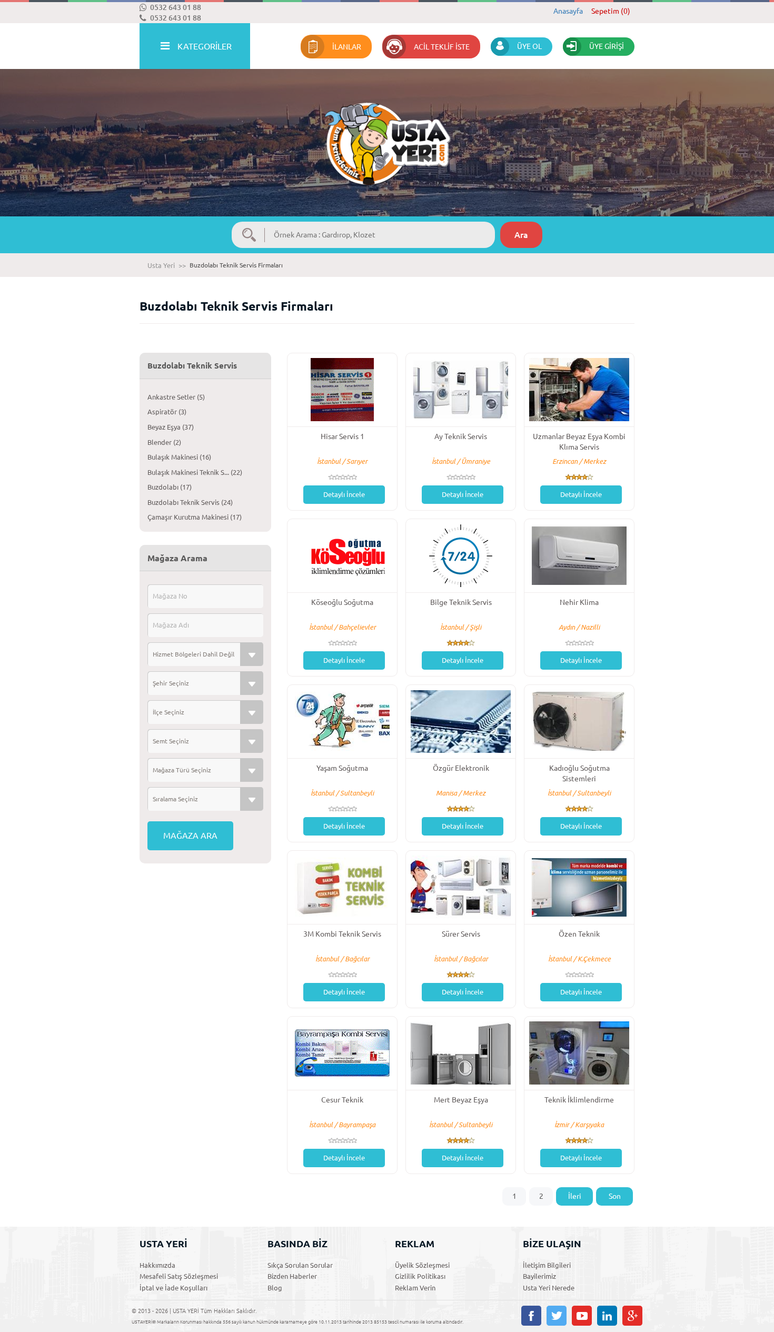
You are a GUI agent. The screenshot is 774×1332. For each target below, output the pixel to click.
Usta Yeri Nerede (548, 1287)
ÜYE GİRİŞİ (606, 46)
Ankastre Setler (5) (176, 397)
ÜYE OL (529, 46)
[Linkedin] (607, 1316)
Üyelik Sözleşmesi (422, 1265)
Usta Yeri (161, 265)
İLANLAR (346, 47)
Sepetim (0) (610, 11)
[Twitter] (557, 1316)
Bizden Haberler (292, 1276)
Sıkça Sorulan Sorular (300, 1265)
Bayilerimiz (539, 1276)
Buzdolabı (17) (169, 487)
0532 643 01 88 (175, 7)
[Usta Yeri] (387, 133)
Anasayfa (568, 11)
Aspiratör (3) (166, 411)
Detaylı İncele (344, 494)
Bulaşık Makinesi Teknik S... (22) (194, 472)
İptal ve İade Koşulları (173, 1287)
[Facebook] (531, 1316)
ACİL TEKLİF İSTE (442, 47)
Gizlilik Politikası (420, 1276)
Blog (274, 1287)
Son (615, 1196)
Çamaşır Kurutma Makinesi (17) (194, 517)
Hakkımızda (157, 1265)
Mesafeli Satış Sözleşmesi (179, 1276)
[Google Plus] (632, 1316)
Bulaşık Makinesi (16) (179, 457)
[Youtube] (582, 1316)
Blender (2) (164, 442)
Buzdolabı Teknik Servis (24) (190, 502)
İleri (574, 1196)
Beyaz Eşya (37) (170, 427)
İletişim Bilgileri (547, 1265)
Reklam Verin (415, 1287)
